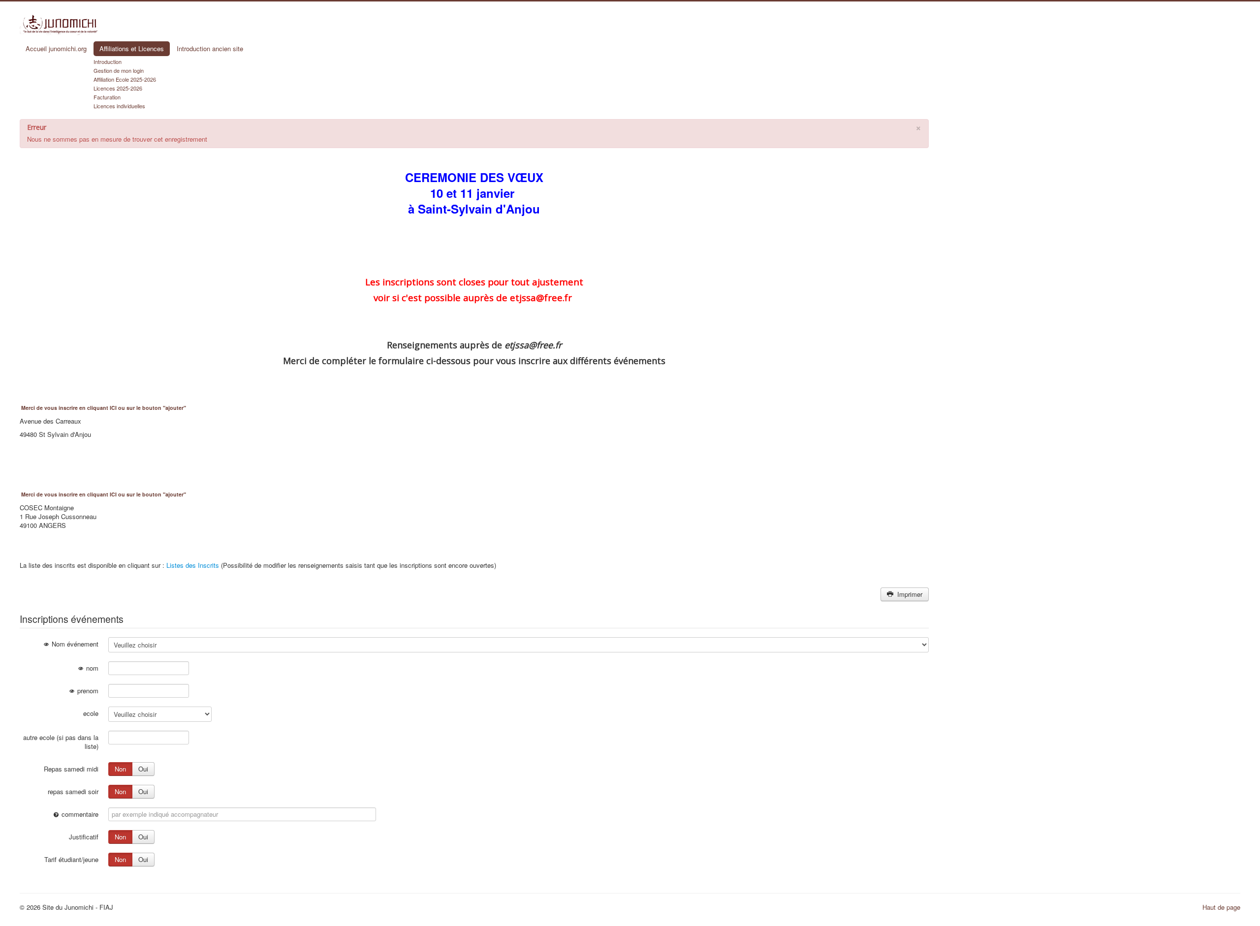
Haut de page (1221, 907)
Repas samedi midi (71, 768)
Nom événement (74, 643)
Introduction (108, 61)
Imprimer (908, 594)
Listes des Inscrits (192, 565)
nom (91, 668)
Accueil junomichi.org (56, 48)
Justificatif (83, 836)
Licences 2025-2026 (118, 88)
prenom (86, 690)
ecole (90, 713)
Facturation (107, 97)
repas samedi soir (73, 791)
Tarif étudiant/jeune (71, 859)
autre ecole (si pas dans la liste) (60, 742)
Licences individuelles (119, 106)
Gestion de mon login (119, 70)
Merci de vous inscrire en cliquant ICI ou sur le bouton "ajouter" (103, 407)
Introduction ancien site (210, 48)
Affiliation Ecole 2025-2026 (125, 79)
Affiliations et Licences (131, 48)
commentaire (79, 814)
